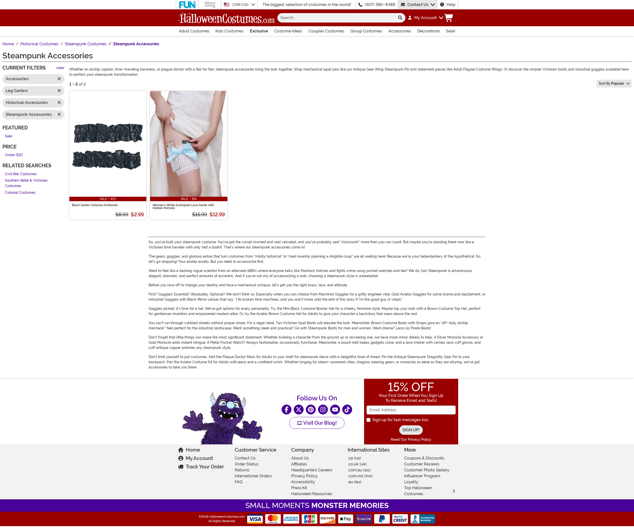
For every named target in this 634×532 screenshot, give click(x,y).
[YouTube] (335, 409)
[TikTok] (347, 409)
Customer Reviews (421, 464)
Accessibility (303, 482)
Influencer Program (422, 476)
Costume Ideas (288, 31)
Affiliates (299, 464)
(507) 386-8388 (380, 4)
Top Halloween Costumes (418, 490)
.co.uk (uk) (357, 464)
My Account (199, 458)
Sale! (450, 31)
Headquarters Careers (311, 470)
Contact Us (417, 4)
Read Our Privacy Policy (411, 439)
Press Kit (299, 487)
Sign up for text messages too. (400, 419)
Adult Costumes (194, 31)
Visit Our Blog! (319, 423)
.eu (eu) (354, 482)
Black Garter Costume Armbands (95, 205)
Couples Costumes (326, 31)
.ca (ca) (354, 458)
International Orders (253, 476)
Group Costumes (366, 31)
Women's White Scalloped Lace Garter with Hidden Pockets (183, 206)
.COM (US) (240, 5)
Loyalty (411, 482)
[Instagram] (323, 409)
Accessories (399, 31)
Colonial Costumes (20, 193)
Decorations (428, 31)
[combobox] (336, 18)
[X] (299, 409)
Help (451, 4)
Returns (242, 470)
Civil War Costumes (21, 174)
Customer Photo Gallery (426, 470)
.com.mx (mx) (360, 476)
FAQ (238, 482)
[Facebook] (286, 409)
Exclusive (259, 31)
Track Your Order (205, 467)
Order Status (247, 464)
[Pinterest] (311, 409)
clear (60, 68)
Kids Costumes (229, 31)
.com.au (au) (359, 470)
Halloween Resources (311, 493)
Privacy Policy (304, 476)
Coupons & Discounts (424, 458)
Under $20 (14, 155)
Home (193, 450)
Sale (8, 136)
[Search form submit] (400, 18)
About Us (300, 458)
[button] (425, 18)
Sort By (611, 83)
